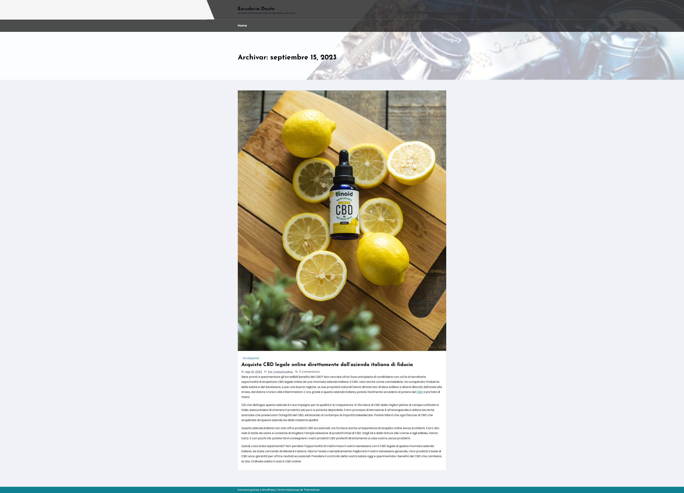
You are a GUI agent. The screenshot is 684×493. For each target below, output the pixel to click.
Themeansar (312, 490)
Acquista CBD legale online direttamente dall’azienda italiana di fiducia (327, 364)
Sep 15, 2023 (253, 372)
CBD (420, 392)
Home (242, 26)
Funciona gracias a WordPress (257, 490)
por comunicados (281, 372)
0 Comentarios (309, 372)
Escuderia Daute (256, 9)
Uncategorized (251, 358)
